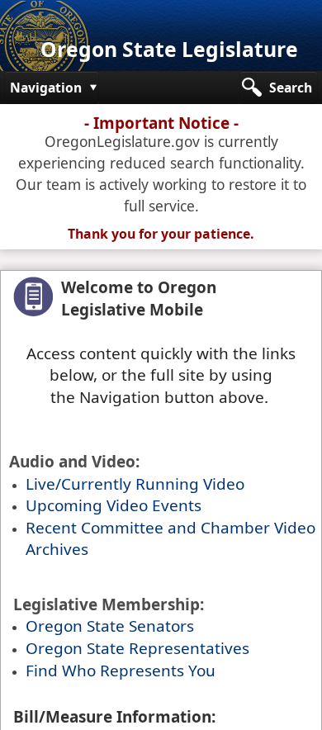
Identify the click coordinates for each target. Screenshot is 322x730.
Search (290, 87)
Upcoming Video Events (113, 505)
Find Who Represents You (120, 670)
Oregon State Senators (110, 626)
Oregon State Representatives (137, 648)
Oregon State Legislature (169, 49)
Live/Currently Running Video (135, 484)
